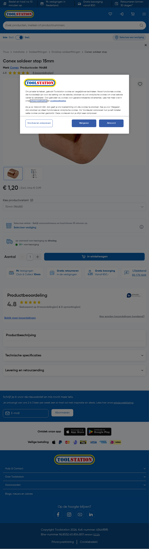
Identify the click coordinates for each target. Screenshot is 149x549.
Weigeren (84, 123)
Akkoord (111, 123)
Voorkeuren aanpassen (39, 123)
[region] (74, 104)
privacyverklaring (38, 101)
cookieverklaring (58, 101)
